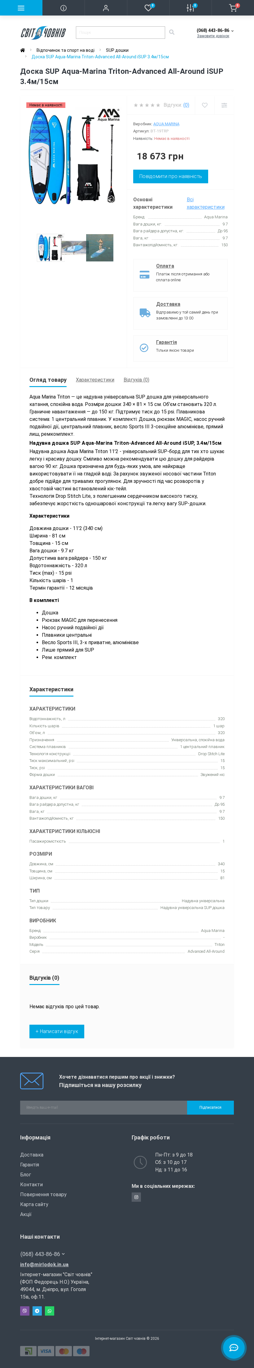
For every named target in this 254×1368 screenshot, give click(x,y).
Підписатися (210, 1107)
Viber (24, 1311)
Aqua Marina (166, 124)
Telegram (37, 1311)
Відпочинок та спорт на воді (65, 50)
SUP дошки (117, 50)
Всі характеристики (206, 203)
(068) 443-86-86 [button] (40, 1254)
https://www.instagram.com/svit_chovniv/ (136, 1197)
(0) (186, 105)
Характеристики (95, 380)
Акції (26, 1214)
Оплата (165, 266)
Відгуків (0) (136, 380)
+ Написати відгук (57, 1031)
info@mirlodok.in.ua (44, 1265)
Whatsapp (49, 1311)
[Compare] (224, 105)
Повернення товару (43, 1194)
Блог (25, 1175)
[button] (106, 8)
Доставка (168, 304)
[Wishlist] (204, 105)
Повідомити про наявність (170, 176)
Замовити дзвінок (213, 36)
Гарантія (166, 342)
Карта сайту (34, 1204)
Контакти (31, 1185)
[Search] (171, 32)
